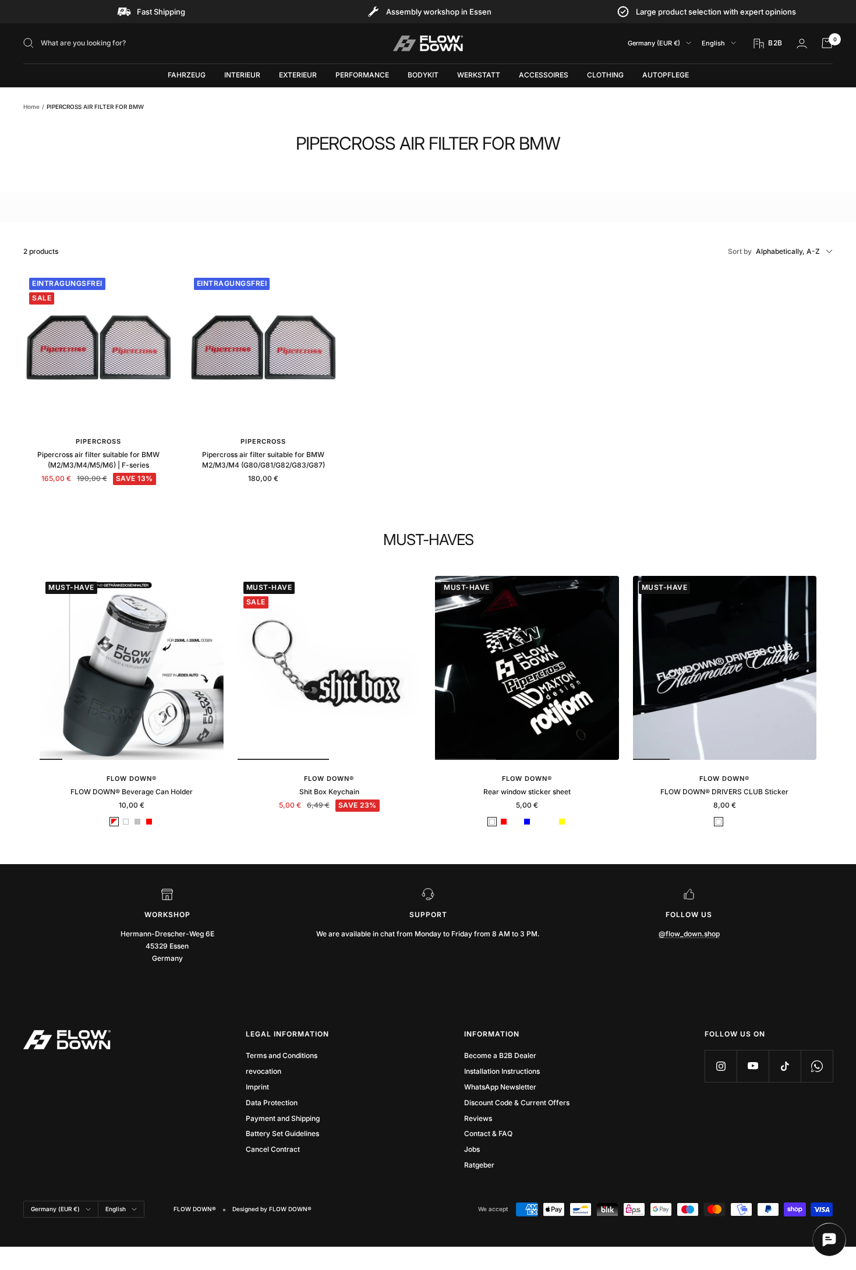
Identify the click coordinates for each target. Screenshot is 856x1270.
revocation (263, 1071)
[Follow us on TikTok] (785, 1066)
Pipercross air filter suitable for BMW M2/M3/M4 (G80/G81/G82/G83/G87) (263, 459)
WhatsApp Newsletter (500, 1086)
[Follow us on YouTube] (753, 1066)
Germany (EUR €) (654, 43)
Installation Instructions (502, 1071)
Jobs (472, 1149)
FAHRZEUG (187, 74)
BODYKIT (423, 74)
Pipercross (98, 441)
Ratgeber (479, 1165)
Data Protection (272, 1102)
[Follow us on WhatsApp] (817, 1066)
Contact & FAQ (488, 1133)
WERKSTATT (478, 74)
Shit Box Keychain (329, 791)
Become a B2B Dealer (500, 1055)
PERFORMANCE (362, 74)
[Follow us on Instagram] (721, 1066)
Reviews (478, 1118)
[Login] (802, 43)
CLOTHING (605, 74)
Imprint (257, 1086)
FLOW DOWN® (132, 778)
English (713, 43)
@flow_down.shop (689, 933)
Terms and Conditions (281, 1055)
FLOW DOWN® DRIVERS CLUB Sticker (724, 791)
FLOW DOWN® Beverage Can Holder (131, 791)
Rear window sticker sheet (527, 791)
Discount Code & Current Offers (517, 1102)
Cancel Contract (273, 1149)
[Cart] (827, 43)
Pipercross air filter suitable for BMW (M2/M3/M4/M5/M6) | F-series (98, 459)
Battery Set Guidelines (282, 1133)
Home (31, 106)
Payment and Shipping (283, 1118)
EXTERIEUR (298, 74)
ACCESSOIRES (543, 74)
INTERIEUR (242, 74)
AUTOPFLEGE (665, 74)
